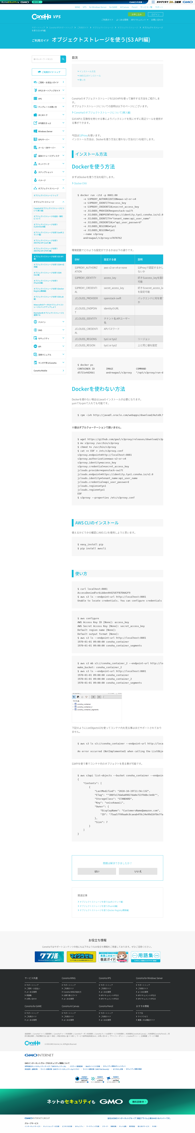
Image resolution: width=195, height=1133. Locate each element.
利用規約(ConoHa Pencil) (157, 1034)
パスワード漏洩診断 (76, 1066)
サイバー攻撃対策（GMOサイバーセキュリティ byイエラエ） (60, 1069)
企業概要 (144, 1036)
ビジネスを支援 (67, 1126)
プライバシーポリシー (117, 1036)
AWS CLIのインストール (90, 75)
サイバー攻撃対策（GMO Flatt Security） (96, 1069)
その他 (154, 1126)
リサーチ (105, 1126)
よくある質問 (122, 19)
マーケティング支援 (92, 1126)
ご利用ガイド (107, 19)
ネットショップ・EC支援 (51, 1126)
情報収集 (113, 1126)
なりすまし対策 (118, 1069)
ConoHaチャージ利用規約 (63, 1034)
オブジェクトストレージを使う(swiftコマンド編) (101, 901)
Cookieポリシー (133, 1036)
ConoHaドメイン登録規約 (42, 1034)
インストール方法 (88, 71)
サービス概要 (154, 1036)
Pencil (134, 7)
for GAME (113, 7)
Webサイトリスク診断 (93, 1066)
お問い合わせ (157, 19)
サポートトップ (38, 27)
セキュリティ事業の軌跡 (134, 1069)
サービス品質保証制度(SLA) (86, 1036)
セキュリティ (79, 1126)
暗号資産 (132, 1126)
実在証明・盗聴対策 (31, 1069)
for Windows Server (97, 7)
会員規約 (28, 1034)
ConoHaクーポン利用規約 (84, 1034)
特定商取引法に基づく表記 (45, 1036)
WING (77, 7)
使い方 (83, 79)
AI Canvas (124, 7)
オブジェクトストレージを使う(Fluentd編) (99, 906)
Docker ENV (80, 183)
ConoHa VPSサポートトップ (61, 27)
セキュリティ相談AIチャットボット (114, 1066)
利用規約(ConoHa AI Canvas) (136, 1034)
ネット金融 (122, 1126)
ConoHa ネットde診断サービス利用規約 (109, 1034)
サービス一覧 (146, 7)
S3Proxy (83, 135)
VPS (84, 7)
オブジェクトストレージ (103, 27)
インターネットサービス (32, 1126)
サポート (159, 7)
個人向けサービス (143, 1126)
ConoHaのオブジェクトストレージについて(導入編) (102, 112)
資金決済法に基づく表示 (66, 1036)
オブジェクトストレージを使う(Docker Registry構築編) (104, 910)
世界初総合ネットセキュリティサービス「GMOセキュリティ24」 (46, 1066)
